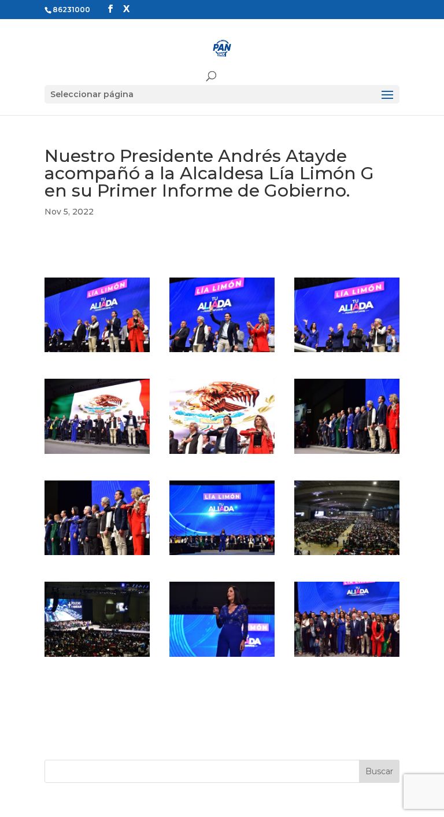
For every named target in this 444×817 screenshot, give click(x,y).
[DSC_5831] (222, 555)
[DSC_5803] (97, 454)
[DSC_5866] (222, 657)
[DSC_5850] (346, 555)
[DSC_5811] (346, 454)
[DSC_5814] (97, 555)
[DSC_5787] (97, 352)
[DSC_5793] (222, 352)
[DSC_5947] (346, 657)
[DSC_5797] (346, 352)
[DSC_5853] (97, 657)
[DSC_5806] (222, 454)
